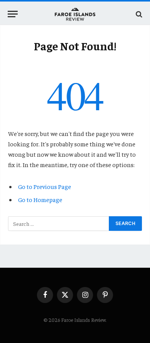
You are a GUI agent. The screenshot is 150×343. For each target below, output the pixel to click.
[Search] (138, 14)
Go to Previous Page (44, 186)
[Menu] (13, 14)
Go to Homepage (40, 199)
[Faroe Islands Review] (75, 14)
